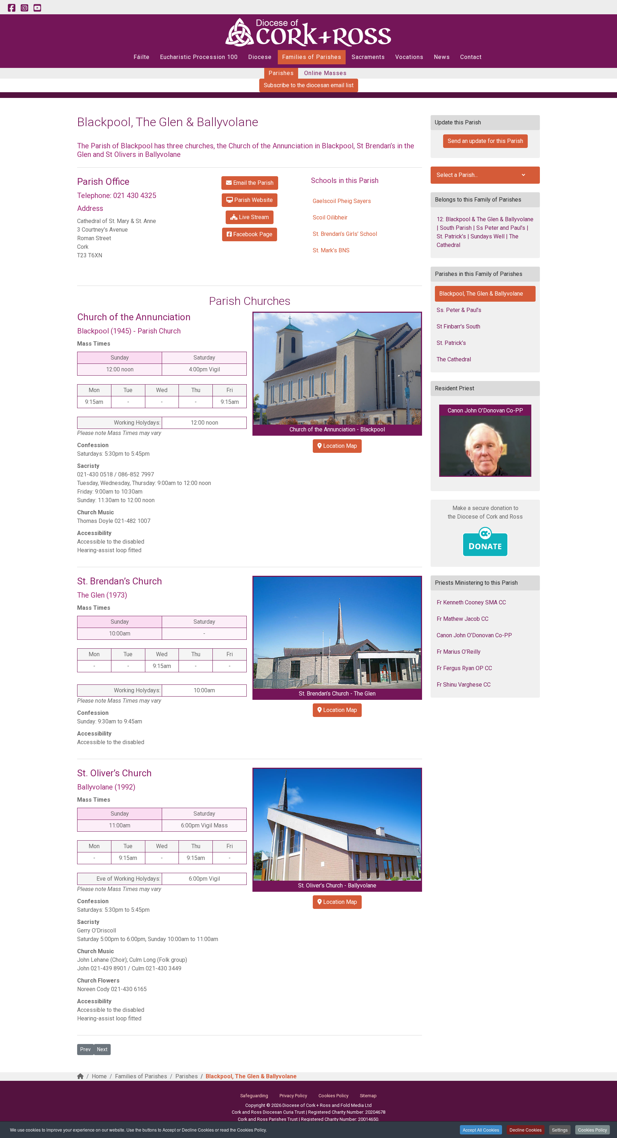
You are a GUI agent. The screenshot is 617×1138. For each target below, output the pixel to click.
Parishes (281, 73)
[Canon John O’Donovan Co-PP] (485, 446)
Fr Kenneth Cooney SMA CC (471, 602)
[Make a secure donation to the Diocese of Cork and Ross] (485, 542)
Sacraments (368, 57)
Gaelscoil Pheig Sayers (342, 201)
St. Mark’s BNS (331, 250)
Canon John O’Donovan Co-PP (474, 635)
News (442, 57)
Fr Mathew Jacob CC (462, 618)
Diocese (260, 57)
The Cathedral (454, 359)
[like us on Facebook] (11, 8)
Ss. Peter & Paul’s (459, 310)
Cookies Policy (592, 1130)
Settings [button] (560, 1130)
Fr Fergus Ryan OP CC (464, 668)
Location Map (339, 445)
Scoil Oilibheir (330, 217)
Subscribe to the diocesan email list (308, 85)
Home (99, 1076)
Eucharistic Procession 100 (199, 57)
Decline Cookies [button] (526, 1130)
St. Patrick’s (451, 343)
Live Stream (253, 217)
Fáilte (142, 57)
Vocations (409, 57)
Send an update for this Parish (485, 141)
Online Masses (325, 73)
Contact (471, 57)
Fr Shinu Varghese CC (464, 684)
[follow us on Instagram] (24, 8)
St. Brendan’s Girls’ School (345, 234)
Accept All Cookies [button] (481, 1130)
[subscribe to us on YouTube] (37, 8)
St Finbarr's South (458, 326)
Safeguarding (254, 1095)
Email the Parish (253, 182)
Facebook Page (252, 234)
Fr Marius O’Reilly (459, 651)
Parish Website (253, 200)
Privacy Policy (293, 1095)
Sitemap (368, 1095)
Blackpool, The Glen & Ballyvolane (481, 293)
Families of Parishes (311, 57)
